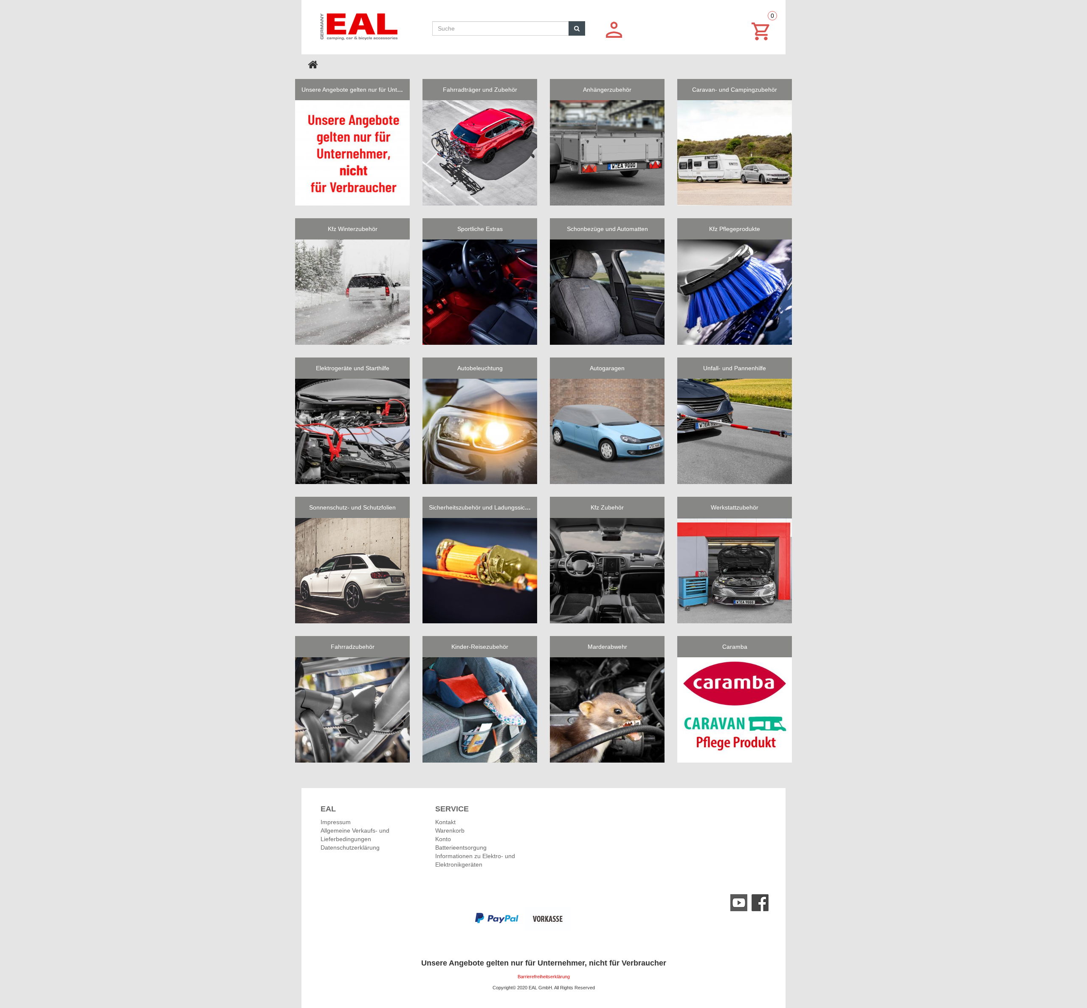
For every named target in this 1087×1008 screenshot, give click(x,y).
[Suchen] (577, 28)
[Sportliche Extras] (479, 292)
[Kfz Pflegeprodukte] (734, 292)
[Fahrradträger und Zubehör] (479, 153)
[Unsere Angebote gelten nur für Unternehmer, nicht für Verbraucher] (352, 153)
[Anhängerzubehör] (607, 153)
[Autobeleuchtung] (479, 431)
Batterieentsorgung (461, 847)
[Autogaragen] (607, 431)
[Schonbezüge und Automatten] (607, 292)
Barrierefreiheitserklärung (544, 976)
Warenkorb (450, 830)
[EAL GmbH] (358, 24)
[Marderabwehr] (607, 710)
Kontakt (445, 822)
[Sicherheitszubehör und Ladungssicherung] (479, 570)
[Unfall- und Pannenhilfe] (734, 431)
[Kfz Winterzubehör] (352, 292)
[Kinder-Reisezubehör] (479, 710)
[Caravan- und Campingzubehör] (734, 153)
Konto (443, 839)
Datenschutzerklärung (350, 847)
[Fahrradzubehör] (352, 710)
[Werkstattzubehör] (734, 570)
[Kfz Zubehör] (607, 570)
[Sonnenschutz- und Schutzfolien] (352, 570)
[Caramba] (734, 710)
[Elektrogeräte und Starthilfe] (352, 431)
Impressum (336, 822)
